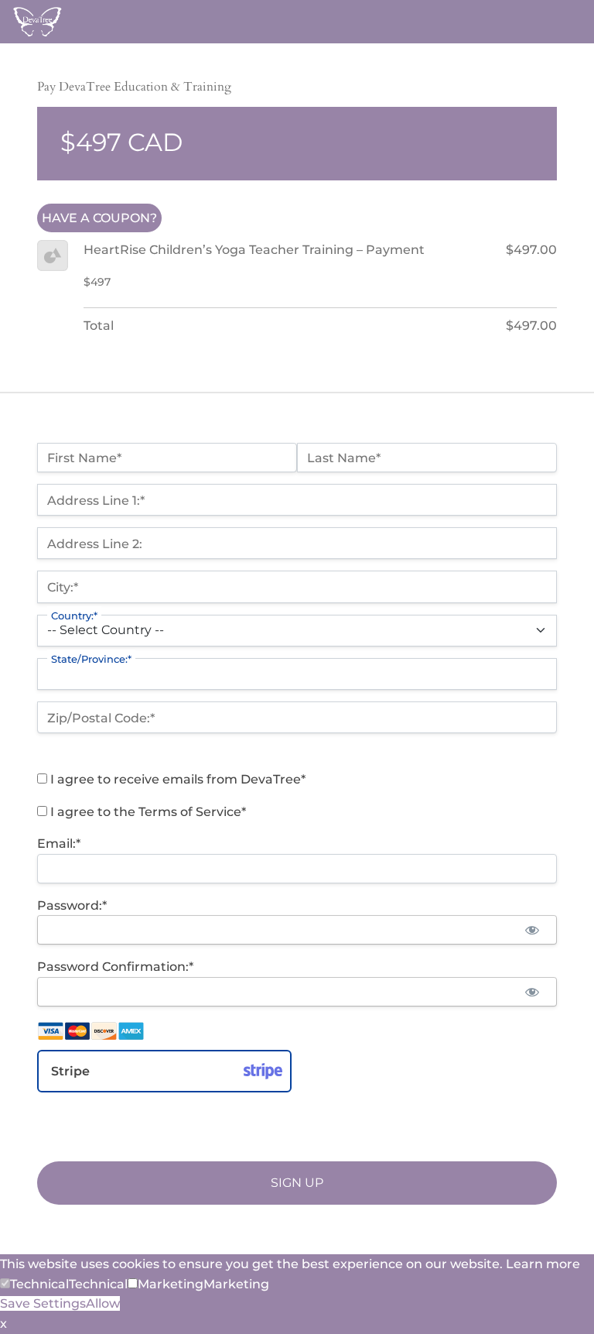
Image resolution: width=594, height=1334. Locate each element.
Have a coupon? (99, 218)
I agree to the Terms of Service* (146, 811)
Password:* (72, 905)
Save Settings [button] (43, 1303)
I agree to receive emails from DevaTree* (176, 779)
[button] (34, 1284)
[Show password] (532, 930)
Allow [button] (103, 1303)
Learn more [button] (543, 1264)
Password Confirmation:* (115, 966)
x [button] (3, 1323)
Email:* (58, 843)
